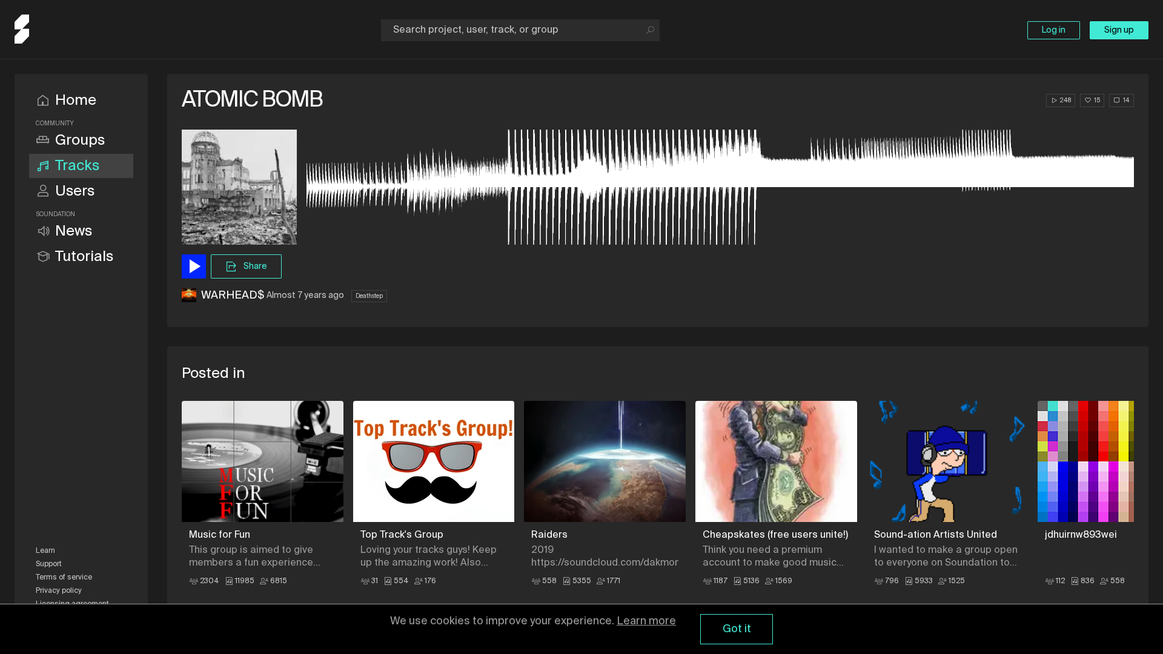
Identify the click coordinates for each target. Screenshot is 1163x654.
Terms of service (64, 577)
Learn (45, 551)
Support (49, 564)
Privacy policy (59, 591)
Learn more (646, 621)
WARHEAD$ (232, 295)
